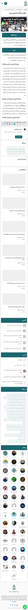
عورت (6, 419)
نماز (5, 397)
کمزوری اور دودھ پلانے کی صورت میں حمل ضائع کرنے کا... (14, 234)
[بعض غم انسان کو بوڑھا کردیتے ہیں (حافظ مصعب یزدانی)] (24, 371)
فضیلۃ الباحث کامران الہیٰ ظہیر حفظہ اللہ (16, 425)
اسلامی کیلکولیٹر (18, 129)
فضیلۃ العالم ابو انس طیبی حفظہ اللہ (16, 153)
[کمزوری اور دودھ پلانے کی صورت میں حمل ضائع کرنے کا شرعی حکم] (14, 227)
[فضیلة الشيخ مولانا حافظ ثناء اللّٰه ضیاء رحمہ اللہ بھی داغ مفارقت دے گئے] (25, 383)
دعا (6, 406)
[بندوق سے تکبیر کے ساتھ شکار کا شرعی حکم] (14, 299)
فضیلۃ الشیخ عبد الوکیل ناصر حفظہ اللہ (16, 148)
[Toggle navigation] (2, 3)
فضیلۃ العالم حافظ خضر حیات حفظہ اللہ (16, 400)
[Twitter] (12, 605)
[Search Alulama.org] (5, 3)
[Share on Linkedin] (7, 124)
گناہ (20, 438)
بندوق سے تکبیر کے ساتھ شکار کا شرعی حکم (16, 307)
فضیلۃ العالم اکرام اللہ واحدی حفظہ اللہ (16, 410)
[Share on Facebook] (2, 124)
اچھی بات (23, 431)
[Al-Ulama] (25, 3)
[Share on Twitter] (5, 124)
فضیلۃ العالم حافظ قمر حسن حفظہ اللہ (17, 441)
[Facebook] (10, 605)
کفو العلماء (20, 360)
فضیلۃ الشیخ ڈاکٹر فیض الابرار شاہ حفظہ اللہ (15, 434)
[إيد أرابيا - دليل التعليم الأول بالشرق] (14, 587)
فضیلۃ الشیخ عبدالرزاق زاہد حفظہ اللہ (16, 150)
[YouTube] (17, 605)
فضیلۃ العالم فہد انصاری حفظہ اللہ (17, 406)
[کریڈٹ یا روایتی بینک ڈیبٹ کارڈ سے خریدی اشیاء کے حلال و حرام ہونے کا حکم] (14, 250)
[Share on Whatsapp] (12, 124)
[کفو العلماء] (24, 360)
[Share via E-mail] (14, 124)
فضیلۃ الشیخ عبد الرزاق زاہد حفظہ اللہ (16, 428)
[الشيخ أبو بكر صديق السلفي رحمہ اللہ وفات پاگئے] (24, 377)
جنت (24, 422)
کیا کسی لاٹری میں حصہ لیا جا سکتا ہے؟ (17, 211)
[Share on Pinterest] (10, 124)
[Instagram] (15, 605)
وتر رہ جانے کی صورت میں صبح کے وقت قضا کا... (16, 283)
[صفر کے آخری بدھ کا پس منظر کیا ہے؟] (14, 179)
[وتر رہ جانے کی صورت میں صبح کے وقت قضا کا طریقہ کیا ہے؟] (14, 276)
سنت (24, 438)
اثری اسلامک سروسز (18, 365)
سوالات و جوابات (13, 122)
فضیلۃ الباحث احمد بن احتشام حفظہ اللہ (16, 413)
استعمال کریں (18, 137)
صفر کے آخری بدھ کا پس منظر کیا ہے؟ (17, 187)
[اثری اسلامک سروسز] (24, 365)
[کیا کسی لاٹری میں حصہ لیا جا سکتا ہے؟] (14, 203)
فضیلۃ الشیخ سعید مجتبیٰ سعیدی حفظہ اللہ (16, 403)
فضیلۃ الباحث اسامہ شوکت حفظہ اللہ (17, 419)
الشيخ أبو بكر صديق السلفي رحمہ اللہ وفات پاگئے (13, 377)
